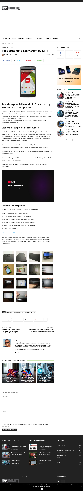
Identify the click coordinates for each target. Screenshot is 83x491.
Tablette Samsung (29, 1)
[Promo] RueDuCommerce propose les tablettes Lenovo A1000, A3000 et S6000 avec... (45, 446)
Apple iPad (44, 1)
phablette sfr (9, 312)
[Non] (81, 487)
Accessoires (39, 38)
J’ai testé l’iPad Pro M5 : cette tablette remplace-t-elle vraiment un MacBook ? (10, 379)
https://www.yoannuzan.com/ (21, 342)
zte (34, 312)
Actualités (6, 38)
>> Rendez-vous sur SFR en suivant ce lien (13, 233)
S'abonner (77, 51)
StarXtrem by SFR (28, 312)
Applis (47, 38)
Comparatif (29, 38)
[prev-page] (3, 386)
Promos (55, 38)
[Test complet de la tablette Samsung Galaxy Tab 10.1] (33, 455)
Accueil (3, 43)
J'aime (60, 51)
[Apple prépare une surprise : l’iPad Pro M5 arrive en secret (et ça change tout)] (27, 373)
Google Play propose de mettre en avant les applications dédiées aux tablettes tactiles (41, 331)
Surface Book (37, 1)
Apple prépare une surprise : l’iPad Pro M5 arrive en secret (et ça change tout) (28, 379)
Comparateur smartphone (53, 1)
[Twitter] (21, 352)
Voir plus (68, 139)
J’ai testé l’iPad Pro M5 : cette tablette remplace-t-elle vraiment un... (18, 446)
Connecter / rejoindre (6, 1)
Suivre (69, 51)
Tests (14, 38)
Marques (21, 38)
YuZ (7, 54)
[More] (45, 320)
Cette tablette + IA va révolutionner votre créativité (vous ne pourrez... (17, 462)
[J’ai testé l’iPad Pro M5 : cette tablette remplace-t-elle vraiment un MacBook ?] (10, 373)
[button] (79, 39)
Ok (42, 488)
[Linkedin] (18, 352)
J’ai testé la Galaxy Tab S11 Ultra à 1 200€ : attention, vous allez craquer (72, 134)
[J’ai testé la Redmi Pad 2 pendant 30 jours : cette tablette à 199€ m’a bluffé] (60, 124)
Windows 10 (21, 1)
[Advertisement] (41, 24)
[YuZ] (3, 55)
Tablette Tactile (9, 43)
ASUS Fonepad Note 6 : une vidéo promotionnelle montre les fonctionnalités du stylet (11, 331)
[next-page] (5, 386)
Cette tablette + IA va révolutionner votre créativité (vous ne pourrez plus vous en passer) (45, 378)
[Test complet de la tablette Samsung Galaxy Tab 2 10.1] (33, 462)
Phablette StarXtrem (18, 312)
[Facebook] (15, 352)
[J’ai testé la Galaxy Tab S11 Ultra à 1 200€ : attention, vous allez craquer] (60, 133)
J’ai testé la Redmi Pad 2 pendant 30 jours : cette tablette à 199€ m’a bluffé (73, 125)
